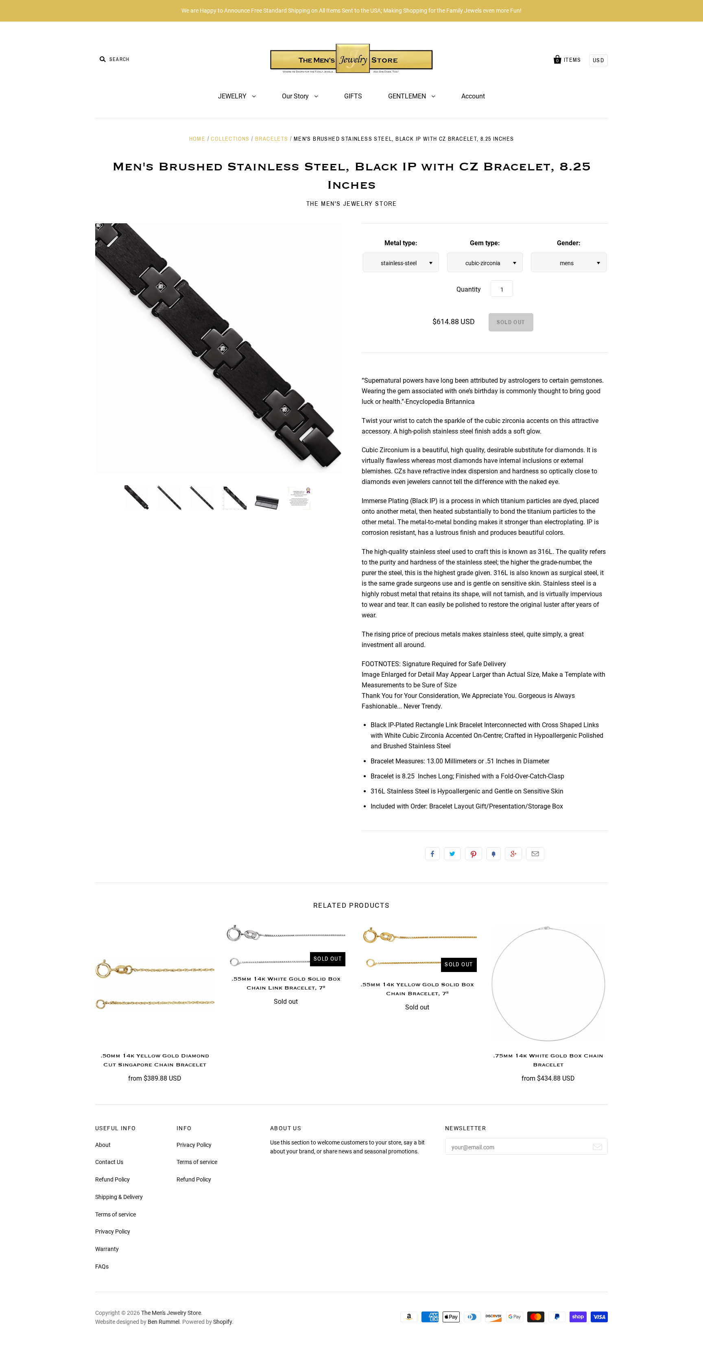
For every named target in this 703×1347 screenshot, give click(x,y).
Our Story (296, 96)
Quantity (468, 289)
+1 (513, 853)
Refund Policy (112, 1179)
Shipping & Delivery (119, 1197)
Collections (230, 139)
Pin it (473, 853)
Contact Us (109, 1162)
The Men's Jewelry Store (351, 203)
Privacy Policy (112, 1231)
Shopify (222, 1322)
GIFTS (353, 96)
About (103, 1145)
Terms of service (115, 1214)
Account (473, 96)
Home (197, 139)
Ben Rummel (163, 1322)
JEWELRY (233, 96)
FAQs (102, 1266)
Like (432, 853)
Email (535, 853)
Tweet (452, 853)
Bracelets (271, 139)
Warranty (107, 1249)
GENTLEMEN (408, 96)
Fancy (493, 853)
